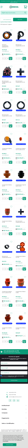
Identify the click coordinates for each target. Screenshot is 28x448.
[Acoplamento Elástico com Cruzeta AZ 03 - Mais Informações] (7, 282)
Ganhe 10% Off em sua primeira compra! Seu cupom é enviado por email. (14, 359)
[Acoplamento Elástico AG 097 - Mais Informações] (21, 247)
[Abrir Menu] (2, 7)
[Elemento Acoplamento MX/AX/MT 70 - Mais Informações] (7, 35)
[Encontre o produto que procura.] (25, 13)
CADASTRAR (14, 380)
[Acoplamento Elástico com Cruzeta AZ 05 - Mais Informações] (21, 139)
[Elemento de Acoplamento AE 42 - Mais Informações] (7, 247)
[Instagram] (14, 401)
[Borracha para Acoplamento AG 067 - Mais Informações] (21, 105)
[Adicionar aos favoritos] (11, 30)
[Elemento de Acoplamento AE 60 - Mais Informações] (21, 35)
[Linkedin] (18, 401)
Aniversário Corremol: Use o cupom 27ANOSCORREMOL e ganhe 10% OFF (14, 1)
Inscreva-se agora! (14, 356)
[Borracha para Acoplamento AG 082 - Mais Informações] (7, 105)
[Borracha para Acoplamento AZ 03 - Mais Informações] (21, 211)
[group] (14, 351)
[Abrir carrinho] (25, 7)
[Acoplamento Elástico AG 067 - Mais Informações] (21, 318)
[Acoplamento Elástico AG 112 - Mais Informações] (7, 318)
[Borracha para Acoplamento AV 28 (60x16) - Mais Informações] (7, 71)
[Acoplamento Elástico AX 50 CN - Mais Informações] (7, 139)
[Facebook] (10, 401)
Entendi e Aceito (9, 444)
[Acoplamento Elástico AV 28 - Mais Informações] (7, 211)
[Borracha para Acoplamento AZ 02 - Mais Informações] (21, 71)
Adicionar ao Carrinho (10, 58)
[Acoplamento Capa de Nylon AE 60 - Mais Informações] (21, 175)
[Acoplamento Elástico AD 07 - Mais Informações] (7, 175)
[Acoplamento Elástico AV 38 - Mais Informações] (21, 282)
